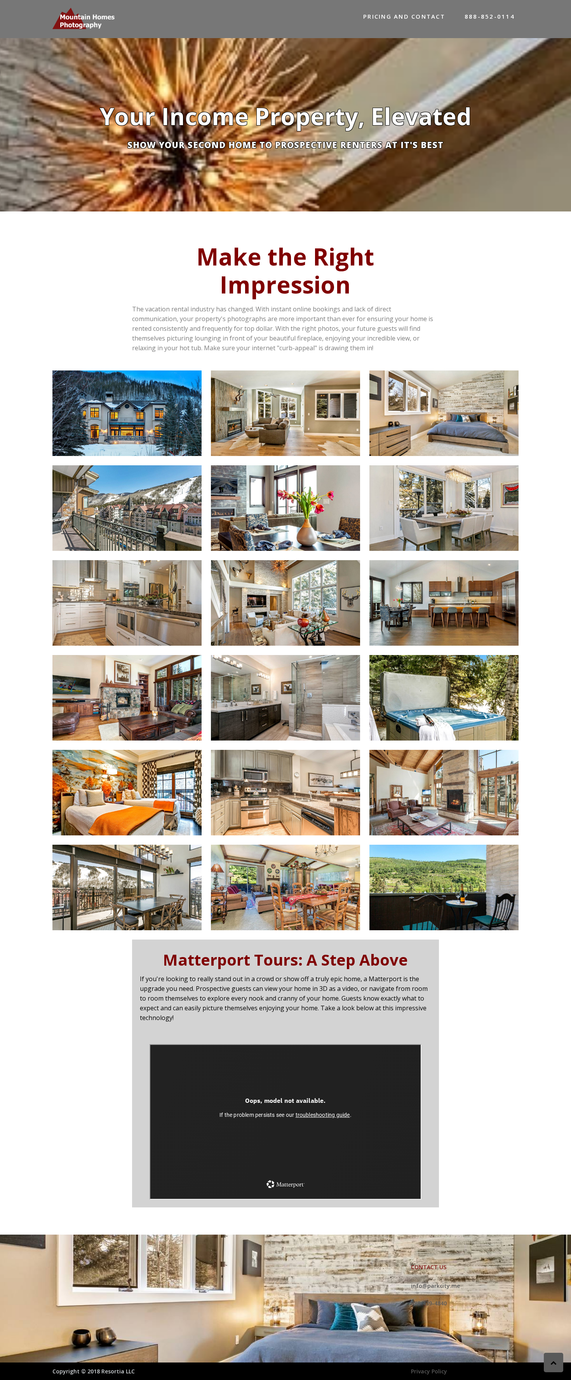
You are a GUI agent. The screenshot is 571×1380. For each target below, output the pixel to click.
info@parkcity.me (435, 1285)
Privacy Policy (429, 1371)
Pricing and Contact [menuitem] (404, 16)
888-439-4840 (429, 1303)
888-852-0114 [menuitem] (490, 16)
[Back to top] (553, 1362)
